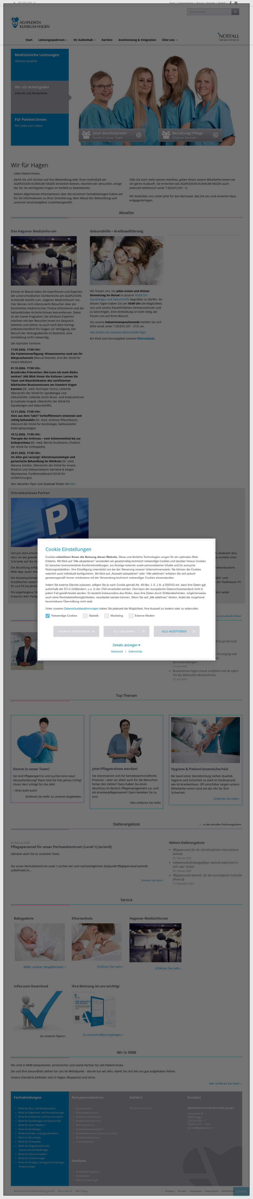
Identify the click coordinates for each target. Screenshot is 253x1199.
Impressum (117, 651)
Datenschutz (135, 651)
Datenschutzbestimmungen (81, 608)
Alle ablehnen (124, 631)
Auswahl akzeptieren (74, 631)
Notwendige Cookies (64, 615)
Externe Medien (145, 615)
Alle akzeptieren (174, 631)
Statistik (94, 615)
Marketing (116, 615)
